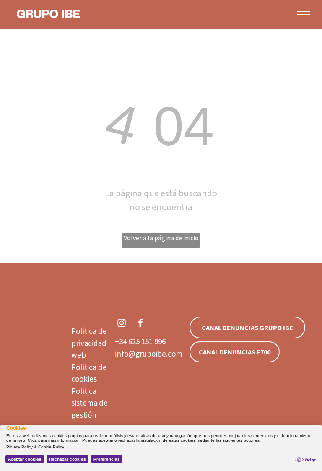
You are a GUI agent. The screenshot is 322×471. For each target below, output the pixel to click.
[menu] (303, 15)
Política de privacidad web (89, 343)
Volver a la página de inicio (161, 238)
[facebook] (140, 324)
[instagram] (121, 324)
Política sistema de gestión (89, 403)
